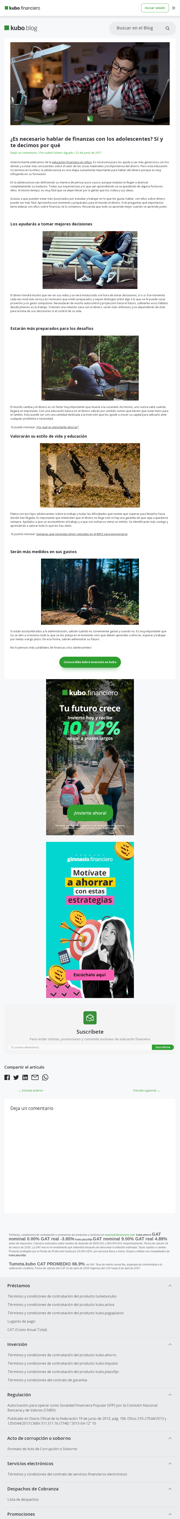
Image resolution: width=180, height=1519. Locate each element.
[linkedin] (25, 1078)
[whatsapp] (45, 1078)
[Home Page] (22, 8)
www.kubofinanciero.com (120, 1234)
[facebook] (7, 1078)
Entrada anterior (30, 1090)
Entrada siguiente (146, 1090)
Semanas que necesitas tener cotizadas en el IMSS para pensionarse (82, 534)
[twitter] (16, 1078)
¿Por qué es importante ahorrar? (57, 427)
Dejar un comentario (23, 153)
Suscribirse (162, 1047)
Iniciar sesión (155, 8)
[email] (35, 1078)
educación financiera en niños (72, 162)
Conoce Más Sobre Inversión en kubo (90, 662)
